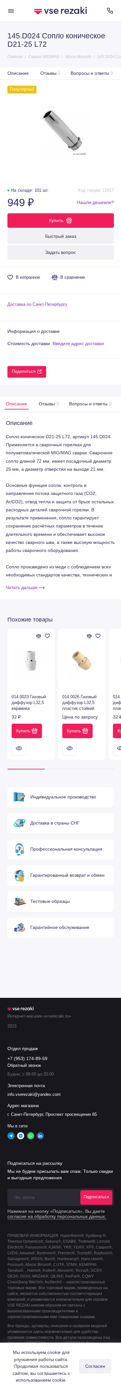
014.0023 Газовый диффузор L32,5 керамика (29, 703)
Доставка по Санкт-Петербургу (37, 304)
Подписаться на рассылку (34, 1163)
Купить (23, 730)
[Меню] (11, 11)
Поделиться (23, 371)
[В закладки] (47, 636)
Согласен (95, 1366)
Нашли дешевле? (95, 202)
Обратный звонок (24, 1065)
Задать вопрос (60, 252)
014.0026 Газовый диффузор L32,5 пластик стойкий (79, 703)
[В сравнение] (39, 636)
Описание (18, 73)
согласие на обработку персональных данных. (56, 1216)
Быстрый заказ (60, 236)
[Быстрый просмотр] (19, 748)
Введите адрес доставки (78, 343)
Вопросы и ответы (92, 73)
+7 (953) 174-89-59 (27, 1058)
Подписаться (96, 1197)
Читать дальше (22, 587)
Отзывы (50, 73)
